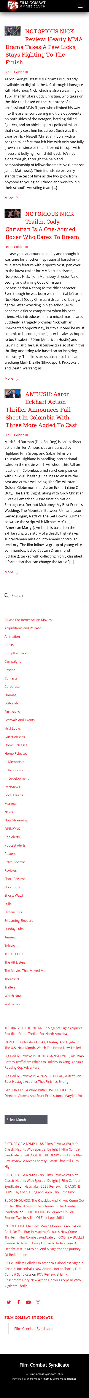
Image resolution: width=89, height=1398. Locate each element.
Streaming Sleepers (19, 920)
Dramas (10, 695)
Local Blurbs (14, 795)
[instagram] (38, 1302)
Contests (11, 678)
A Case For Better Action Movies (28, 620)
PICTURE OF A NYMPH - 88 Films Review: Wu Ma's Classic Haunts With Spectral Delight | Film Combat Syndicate (42, 1149)
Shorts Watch (14, 895)
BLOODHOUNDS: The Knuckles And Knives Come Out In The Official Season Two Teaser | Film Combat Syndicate (44, 1206)
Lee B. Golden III (16, 72)
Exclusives (12, 711)
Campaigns (13, 661)
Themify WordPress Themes (59, 1378)
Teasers (10, 937)
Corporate (12, 686)
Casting (10, 670)
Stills (8, 904)
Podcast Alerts (15, 845)
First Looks (13, 728)
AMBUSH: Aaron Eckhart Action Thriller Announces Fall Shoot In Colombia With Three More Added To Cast (41, 409)
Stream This (13, 912)
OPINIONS (12, 828)
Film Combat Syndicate (29, 1317)
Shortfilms (12, 887)
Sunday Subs (14, 929)
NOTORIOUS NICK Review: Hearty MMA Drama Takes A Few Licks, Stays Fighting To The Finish (44, 47)
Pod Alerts (12, 837)
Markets (10, 803)
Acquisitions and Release (23, 628)
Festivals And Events (20, 720)
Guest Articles (15, 737)
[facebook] (18, 1302)
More (9, 197)
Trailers (10, 987)
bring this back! (16, 653)
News (9, 812)
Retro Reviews (15, 862)
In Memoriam (15, 761)
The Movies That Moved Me (25, 970)
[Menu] (80, 6)
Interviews (12, 787)
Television (12, 945)
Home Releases (16, 745)
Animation (12, 636)
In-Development (17, 778)
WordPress (33, 1378)
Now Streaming (16, 820)
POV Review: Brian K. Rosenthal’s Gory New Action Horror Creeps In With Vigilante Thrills (43, 1280)
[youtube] (28, 1302)
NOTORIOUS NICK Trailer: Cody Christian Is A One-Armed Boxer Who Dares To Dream (42, 225)
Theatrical (12, 979)
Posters (10, 853)
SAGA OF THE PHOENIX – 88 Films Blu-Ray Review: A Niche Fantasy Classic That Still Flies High (43, 1161)
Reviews (11, 870)
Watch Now (13, 995)
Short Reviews (15, 878)
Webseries (12, 1004)
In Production (15, 770)
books (9, 644)
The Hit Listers (15, 962)
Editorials (11, 703)
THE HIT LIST (14, 954)
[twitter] (9, 1302)
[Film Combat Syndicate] (26, 10)
